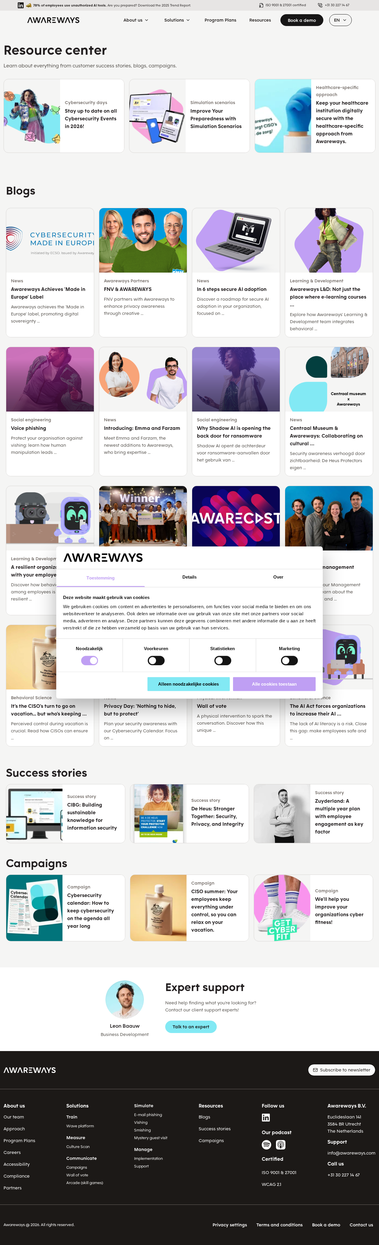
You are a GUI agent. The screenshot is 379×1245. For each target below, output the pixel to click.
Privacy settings (230, 1225)
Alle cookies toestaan (274, 684)
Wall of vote (77, 1175)
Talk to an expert (191, 1026)
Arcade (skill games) (84, 1183)
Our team (14, 1117)
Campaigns (76, 1167)
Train (71, 1117)
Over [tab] (278, 577)
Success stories (215, 1128)
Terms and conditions (279, 1225)
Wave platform (80, 1126)
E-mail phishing (148, 1115)
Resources (211, 1106)
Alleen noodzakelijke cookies (188, 684)
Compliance (17, 1176)
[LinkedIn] (266, 1117)
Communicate (81, 1158)
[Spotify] (266, 1145)
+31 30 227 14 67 (343, 1175)
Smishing (142, 1130)
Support (141, 1166)
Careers (12, 1152)
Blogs (204, 1117)
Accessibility (17, 1164)
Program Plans (19, 1140)
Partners (13, 1188)
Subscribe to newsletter (345, 1070)
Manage (143, 1149)
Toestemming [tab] (100, 578)
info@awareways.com (351, 1153)
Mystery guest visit (150, 1138)
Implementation (148, 1158)
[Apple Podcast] (280, 1145)
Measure (75, 1137)
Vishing (140, 1122)
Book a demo (302, 20)
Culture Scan (78, 1146)
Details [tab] (189, 577)
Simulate (143, 1105)
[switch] (156, 660)
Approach (14, 1128)
